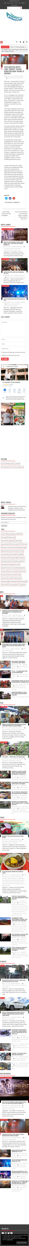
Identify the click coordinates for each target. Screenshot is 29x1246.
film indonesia (19, 78)
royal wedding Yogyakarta (18, 567)
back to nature (15, 904)
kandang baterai (16, 687)
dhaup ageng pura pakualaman (14, 534)
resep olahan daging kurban (9, 880)
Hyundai (4, 1019)
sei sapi (8, 885)
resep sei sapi (16, 883)
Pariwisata (21, 557)
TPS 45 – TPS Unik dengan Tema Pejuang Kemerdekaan (19, 671)
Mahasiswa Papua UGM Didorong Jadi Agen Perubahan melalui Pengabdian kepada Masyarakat (17, 508)
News (8, 3)
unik (6, 574)
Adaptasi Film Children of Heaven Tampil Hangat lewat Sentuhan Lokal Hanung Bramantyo (14, 243)
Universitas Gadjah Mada (18, 617)
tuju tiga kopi (21, 811)
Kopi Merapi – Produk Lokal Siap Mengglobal (6, 213)
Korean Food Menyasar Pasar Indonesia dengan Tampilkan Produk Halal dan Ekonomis (21, 215)
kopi (22, 551)
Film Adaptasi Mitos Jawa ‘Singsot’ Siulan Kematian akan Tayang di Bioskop (13, 1135)
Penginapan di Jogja (16, 779)
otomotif (12, 1019)
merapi (3, 557)
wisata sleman (24, 955)
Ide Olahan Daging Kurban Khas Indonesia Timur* (12, 872)
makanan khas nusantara (17, 878)
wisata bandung (17, 578)
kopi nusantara (5, 554)
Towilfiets (15, 909)
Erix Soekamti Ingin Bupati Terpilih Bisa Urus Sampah (18, 662)
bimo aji (24, 922)
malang (21, 926)
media (11, 650)
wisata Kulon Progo (17, 915)
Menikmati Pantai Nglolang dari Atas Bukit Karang (13, 836)
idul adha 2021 (11, 876)
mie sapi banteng (22, 799)
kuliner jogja (14, 554)
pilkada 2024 (18, 668)
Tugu (20, 909)
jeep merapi (18, 941)
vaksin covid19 (12, 574)
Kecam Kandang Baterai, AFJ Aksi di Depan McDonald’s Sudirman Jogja (20, 681)
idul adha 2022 (18, 1058)
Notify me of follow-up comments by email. (13, 352)
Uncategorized (19, 467)
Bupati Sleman (22, 666)
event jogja (4, 537)
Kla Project (12, 551)
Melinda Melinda (19, 76)
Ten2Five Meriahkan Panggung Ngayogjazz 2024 (14, 299)
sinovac (11, 571)
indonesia (24, 544)
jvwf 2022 (17, 1045)
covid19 (3, 534)
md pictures (18, 250)
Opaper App (18, 760)
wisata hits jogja (5, 581)
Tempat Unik (22, 571)
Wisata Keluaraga (22, 581)
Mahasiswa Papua (6, 617)
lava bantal (18, 954)
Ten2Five (15, 305)
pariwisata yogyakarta (18, 561)
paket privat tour (16, 908)
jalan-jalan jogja (22, 547)
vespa (19, 574)
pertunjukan (4, 564)
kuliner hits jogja (23, 797)
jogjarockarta (4, 551)
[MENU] (1, 42)
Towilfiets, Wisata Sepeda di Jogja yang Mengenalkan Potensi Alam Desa (20, 897)
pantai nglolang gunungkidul (10, 841)
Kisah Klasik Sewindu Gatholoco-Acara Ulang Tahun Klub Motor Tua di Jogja (13, 980)
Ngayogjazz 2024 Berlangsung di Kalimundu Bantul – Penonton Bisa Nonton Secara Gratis (20, 1182)
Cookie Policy (10, 1239)
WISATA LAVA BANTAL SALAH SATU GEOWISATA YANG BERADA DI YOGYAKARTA (19, 949)
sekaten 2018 (4, 571)
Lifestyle (12, 3)
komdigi (7, 650)
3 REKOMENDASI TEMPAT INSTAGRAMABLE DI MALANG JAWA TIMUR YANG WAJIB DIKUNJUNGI (19, 919)
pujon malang (19, 929)
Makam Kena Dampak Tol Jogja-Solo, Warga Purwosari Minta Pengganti (19, 693)
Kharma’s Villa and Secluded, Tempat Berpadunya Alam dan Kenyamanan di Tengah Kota (19, 772)
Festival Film (10, 277)
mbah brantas (17, 1041)
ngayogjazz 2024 (8, 305)
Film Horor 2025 (11, 78)
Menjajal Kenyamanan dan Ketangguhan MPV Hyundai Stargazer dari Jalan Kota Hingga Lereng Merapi (13, 1014)
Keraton (20, 906)
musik (8, 557)
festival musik (11, 537)
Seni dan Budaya (14, 5)
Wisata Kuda (4, 584)
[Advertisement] (14, 31)
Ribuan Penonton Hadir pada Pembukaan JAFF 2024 (14, 272)
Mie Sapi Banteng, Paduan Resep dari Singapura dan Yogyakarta (20, 792)
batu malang (18, 924)
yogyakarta (22, 584)
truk (2, 574)
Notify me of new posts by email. (11, 355)
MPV (8, 1019)
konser (18, 551)
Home (5, 3)
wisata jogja (14, 581)
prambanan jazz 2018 (14, 564)
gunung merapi (5, 544)
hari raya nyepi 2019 (15, 544)
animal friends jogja (20, 685)
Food (19, 3)
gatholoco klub (6, 985)
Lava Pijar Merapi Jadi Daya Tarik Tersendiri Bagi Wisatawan (20, 935)
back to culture (23, 902)
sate (21, 883)
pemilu (13, 668)
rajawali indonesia (5, 567)
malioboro (25, 906)
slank (16, 571)
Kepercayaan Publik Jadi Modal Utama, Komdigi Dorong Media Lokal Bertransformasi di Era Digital (13, 645)
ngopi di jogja (14, 557)
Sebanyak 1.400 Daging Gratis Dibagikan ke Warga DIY (19, 1054)
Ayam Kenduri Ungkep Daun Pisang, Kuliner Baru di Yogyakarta (20, 783)
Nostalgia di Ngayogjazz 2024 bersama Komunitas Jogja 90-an (20, 1172)
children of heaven (9, 248)
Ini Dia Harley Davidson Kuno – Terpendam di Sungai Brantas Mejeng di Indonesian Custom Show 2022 (19, 1032)
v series (7, 987)
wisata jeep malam (19, 943)
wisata (10, 578)
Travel (16, 3)
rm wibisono (22, 1060)
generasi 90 (18, 540)
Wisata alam (25, 909)
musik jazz (20, 1189)
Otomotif (23, 3)
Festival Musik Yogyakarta (13, 304)
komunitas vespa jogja (20, 810)
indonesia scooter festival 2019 (9, 547)
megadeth (20, 554)
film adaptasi (17, 248)
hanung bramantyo (9, 250)
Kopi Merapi (5, 760)
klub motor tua (16, 985)
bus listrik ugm (18, 1065)
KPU (27, 666)
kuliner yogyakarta (10, 729)
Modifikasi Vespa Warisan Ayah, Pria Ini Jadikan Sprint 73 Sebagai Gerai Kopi (20, 803)
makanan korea (20, 729)
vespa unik (4, 578)
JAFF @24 (23, 277)
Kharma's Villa (22, 777)
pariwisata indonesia (6, 561)
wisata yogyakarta (13, 584)
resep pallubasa (16, 882)
